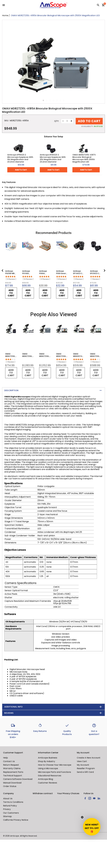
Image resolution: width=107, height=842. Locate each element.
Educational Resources (49, 775)
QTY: (56, 121)
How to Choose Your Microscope (54, 764)
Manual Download (12, 782)
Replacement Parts (13, 772)
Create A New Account (88, 757)
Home (5, 15)
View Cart (82, 761)
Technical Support (12, 775)
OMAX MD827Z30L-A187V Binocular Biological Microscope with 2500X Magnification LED (84, 158)
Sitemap (7, 816)
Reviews (9, 712)
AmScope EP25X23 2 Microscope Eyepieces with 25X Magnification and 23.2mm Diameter (53, 158)
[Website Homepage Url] (53, 5)
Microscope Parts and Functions (54, 772)
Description (11, 390)
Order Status (9, 786)
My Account (83, 764)
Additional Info (13, 706)
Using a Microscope (48, 768)
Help (5, 757)
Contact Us (9, 761)
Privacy (7, 809)
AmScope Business (47, 757)
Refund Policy (10, 805)
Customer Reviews (47, 782)
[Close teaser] (82, 817)
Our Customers (11, 812)
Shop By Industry (46, 761)
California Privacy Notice (15, 819)
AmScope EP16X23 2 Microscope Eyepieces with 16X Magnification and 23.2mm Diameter (20, 158)
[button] (91, 826)
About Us (7, 798)
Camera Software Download (17, 779)
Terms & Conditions (13, 802)
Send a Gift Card (85, 772)
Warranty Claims (11, 768)
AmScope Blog (45, 779)
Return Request (11, 764)
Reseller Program (86, 768)
